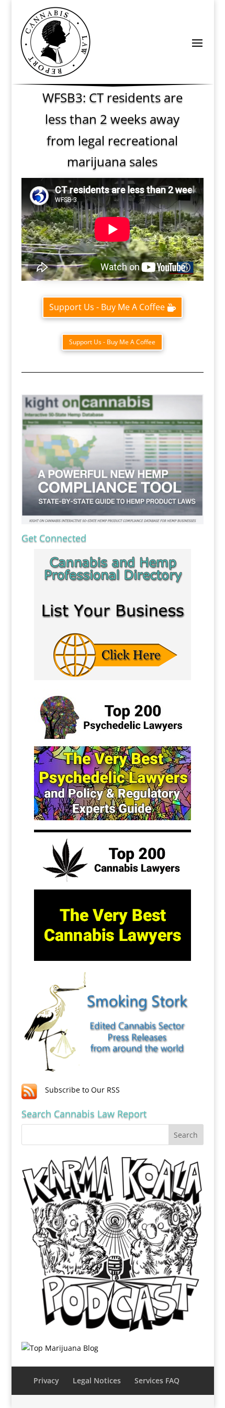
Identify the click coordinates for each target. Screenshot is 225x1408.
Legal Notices (97, 1380)
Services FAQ (156, 1380)
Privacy (46, 1380)
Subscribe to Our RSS (82, 1090)
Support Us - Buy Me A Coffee (107, 307)
